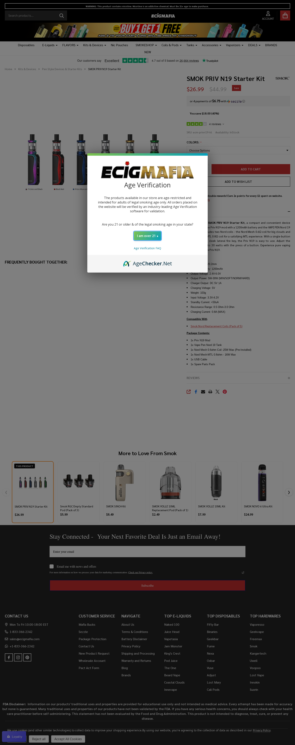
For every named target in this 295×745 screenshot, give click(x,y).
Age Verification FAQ (147, 248)
